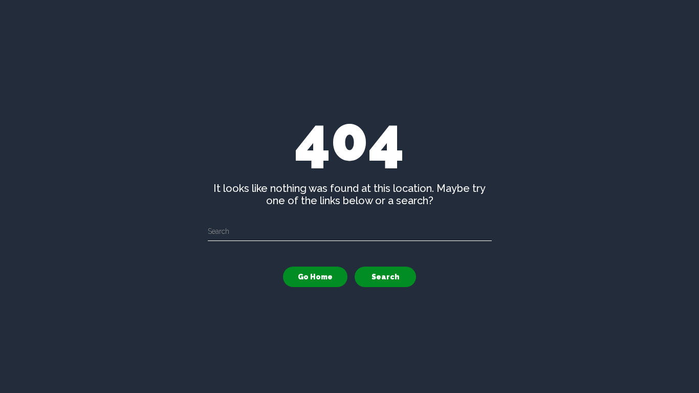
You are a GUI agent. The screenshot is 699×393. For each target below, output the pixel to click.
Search (385, 277)
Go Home (315, 277)
